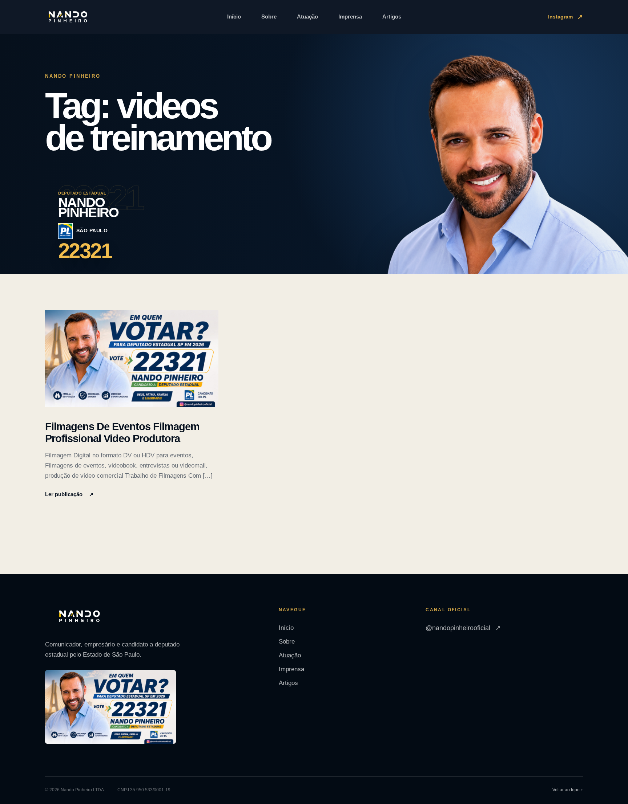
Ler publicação (69, 494)
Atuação (307, 16)
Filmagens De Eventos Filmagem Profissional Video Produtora (122, 432)
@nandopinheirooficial (463, 628)
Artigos (391, 16)
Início (234, 16)
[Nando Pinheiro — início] (68, 17)
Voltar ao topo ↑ (567, 789)
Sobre (269, 16)
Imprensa (350, 16)
